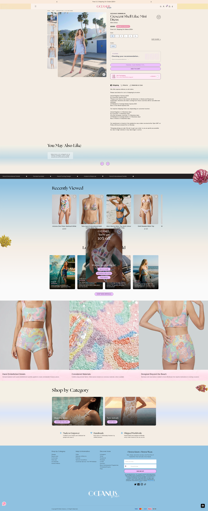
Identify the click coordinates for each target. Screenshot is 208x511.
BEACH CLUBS (104, 269)
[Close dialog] (119, 232)
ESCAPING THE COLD (104, 273)
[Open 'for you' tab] (203, 506)
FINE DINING (104, 277)
